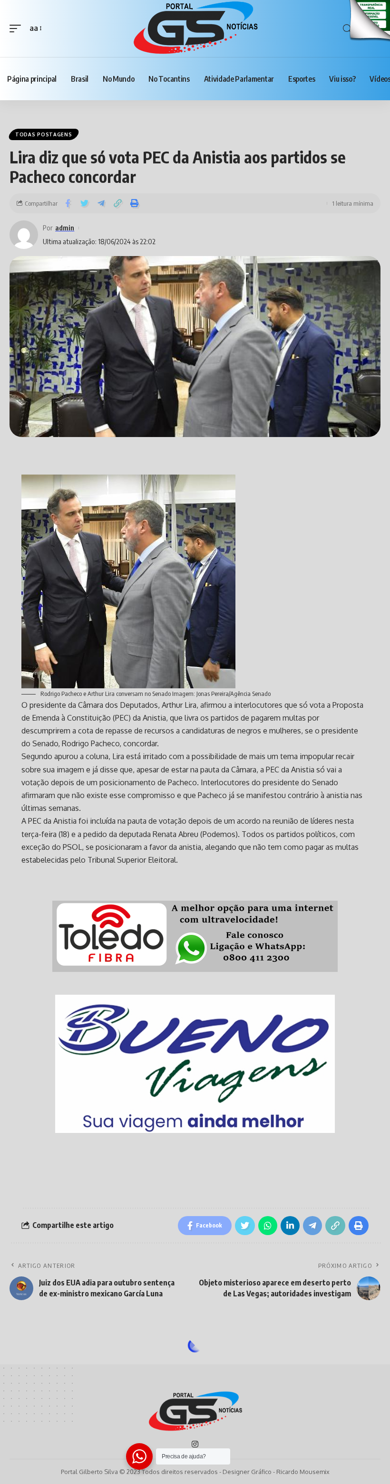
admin (64, 227)
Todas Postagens (43, 134)
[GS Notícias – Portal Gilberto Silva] (194, 1411)
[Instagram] (195, 1445)
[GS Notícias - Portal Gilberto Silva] (195, 28)
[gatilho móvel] (18, 28)
